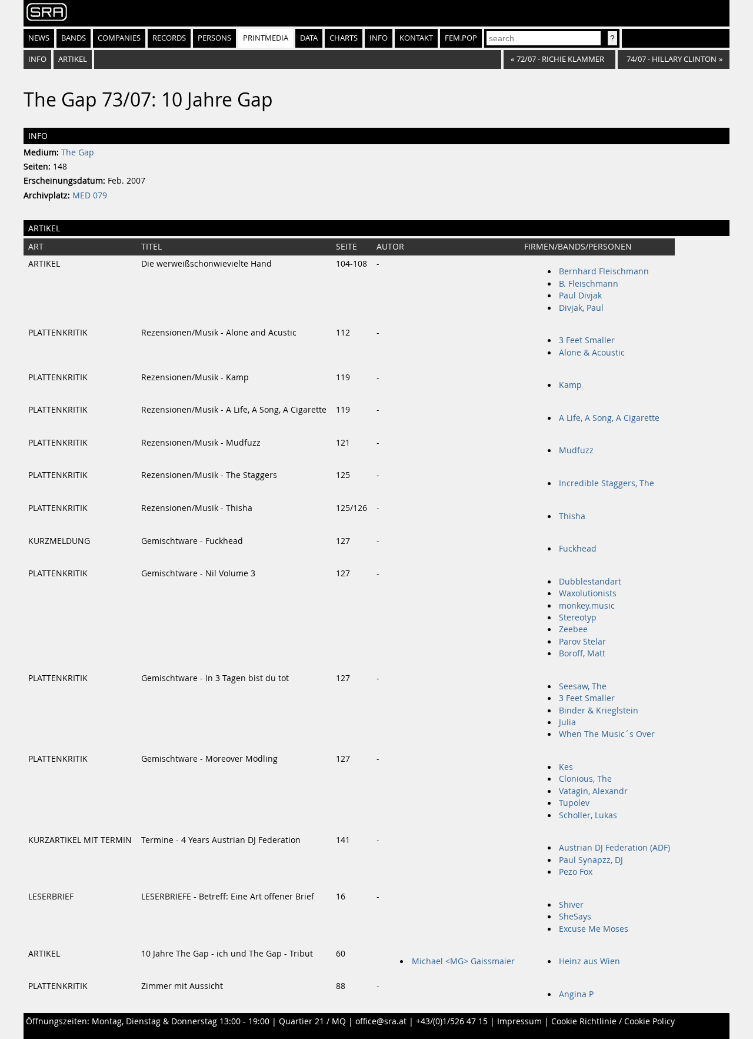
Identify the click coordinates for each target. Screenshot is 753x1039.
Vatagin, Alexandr (593, 791)
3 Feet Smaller (587, 340)
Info (378, 38)
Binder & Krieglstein (598, 710)
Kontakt (416, 38)
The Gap (77, 152)
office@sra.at (381, 1021)
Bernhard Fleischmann (604, 271)
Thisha (572, 516)
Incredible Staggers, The (606, 483)
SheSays (575, 916)
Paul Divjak (580, 295)
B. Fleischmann (588, 283)
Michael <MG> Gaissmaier (463, 961)
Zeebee (573, 629)
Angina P (576, 994)
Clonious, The (585, 779)
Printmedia (265, 38)
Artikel (72, 59)
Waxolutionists (588, 593)
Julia (567, 722)
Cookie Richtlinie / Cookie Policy (613, 1021)
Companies (119, 38)
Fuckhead (578, 548)
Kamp (570, 385)
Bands (73, 38)
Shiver (571, 904)
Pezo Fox (575, 872)
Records (169, 38)
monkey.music (587, 605)
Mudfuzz (576, 450)
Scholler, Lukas (588, 815)
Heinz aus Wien (589, 961)
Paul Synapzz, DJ (591, 860)
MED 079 (89, 195)
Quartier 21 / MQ (312, 1021)
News (38, 38)
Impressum (519, 1021)
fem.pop (461, 38)
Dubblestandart (590, 581)
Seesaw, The (583, 686)
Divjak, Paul (581, 308)
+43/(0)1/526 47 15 (452, 1021)
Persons (214, 38)
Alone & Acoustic (592, 352)
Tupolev (574, 803)
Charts (343, 38)
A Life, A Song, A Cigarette (609, 418)
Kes (566, 767)
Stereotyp (578, 617)
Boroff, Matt (582, 653)
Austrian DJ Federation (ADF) (614, 847)
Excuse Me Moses (593, 929)
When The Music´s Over (607, 734)
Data (309, 38)
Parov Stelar (582, 641)
